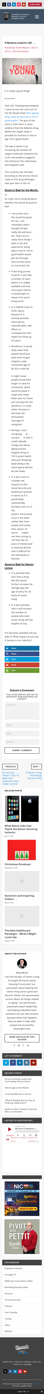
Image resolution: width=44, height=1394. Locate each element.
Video (7, 1325)
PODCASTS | (19, 1362)
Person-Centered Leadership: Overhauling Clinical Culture (18, 1080)
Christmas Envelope (17, 864)
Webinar (8, 1331)
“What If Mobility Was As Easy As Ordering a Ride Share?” (20, 1101)
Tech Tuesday (11, 1312)
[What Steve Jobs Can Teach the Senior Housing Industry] (22, 809)
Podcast (8, 1306)
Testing (8, 1318)
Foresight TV (10, 1274)
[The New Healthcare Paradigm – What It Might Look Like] (22, 916)
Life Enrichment (20, 51)
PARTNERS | (28, 1362)
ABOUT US (36, 1362)
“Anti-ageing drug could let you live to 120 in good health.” (22, 117)
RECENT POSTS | (9, 1362)
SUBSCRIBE (35, 4)
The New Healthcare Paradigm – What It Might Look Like (20, 934)
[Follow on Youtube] (24, 4)
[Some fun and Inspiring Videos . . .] (22, 881)
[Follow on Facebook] (9, 4)
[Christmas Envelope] (22, 849)
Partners (9, 1293)
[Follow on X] (4, 4)
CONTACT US (18, 1364)
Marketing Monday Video (16, 1287)
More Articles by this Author (22, 1038)
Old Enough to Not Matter (17, 1087)
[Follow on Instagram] (19, 4)
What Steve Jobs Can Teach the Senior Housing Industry (21, 829)
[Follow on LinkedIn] (14, 4)
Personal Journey (13, 1299)
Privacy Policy (36, 1384)
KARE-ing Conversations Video (19, 1281)
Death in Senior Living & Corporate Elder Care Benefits (21, 1110)
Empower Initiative (13, 1268)
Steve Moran (22, 47)
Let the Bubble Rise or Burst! (18, 1094)
